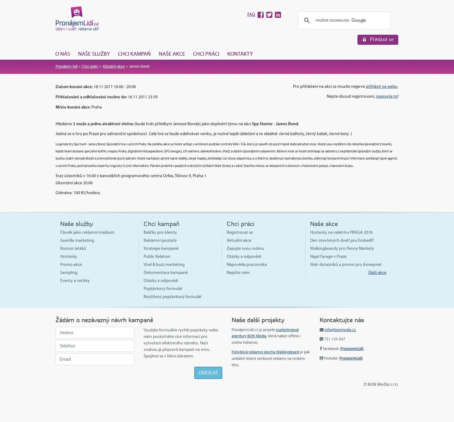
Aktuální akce (114, 66)
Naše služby (94, 53)
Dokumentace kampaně (166, 272)
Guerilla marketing (77, 240)
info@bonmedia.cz (340, 329)
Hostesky (68, 256)
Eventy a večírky (75, 280)
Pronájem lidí (67, 66)
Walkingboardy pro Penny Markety (342, 248)
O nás (62, 53)
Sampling (69, 272)
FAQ (251, 14)
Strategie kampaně (161, 248)
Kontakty (240, 53)
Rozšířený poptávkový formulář (173, 296)
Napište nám (238, 272)
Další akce (377, 272)
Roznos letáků (73, 248)
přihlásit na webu (381, 86)
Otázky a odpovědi (161, 280)
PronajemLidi (352, 348)
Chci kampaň (134, 53)
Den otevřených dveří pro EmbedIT (342, 240)
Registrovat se (240, 232)
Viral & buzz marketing (164, 264)
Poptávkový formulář (163, 288)
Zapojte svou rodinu (245, 248)
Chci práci (206, 53)
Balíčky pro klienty (160, 232)
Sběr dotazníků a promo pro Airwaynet (346, 264)
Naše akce (172, 53)
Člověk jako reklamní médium (87, 232)
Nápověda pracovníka (247, 264)
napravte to (386, 96)
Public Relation (157, 256)
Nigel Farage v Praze (328, 256)
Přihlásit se (382, 39)
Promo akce (71, 264)
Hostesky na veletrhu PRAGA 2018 (341, 232)
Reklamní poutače (160, 240)
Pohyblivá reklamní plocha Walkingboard (265, 352)
